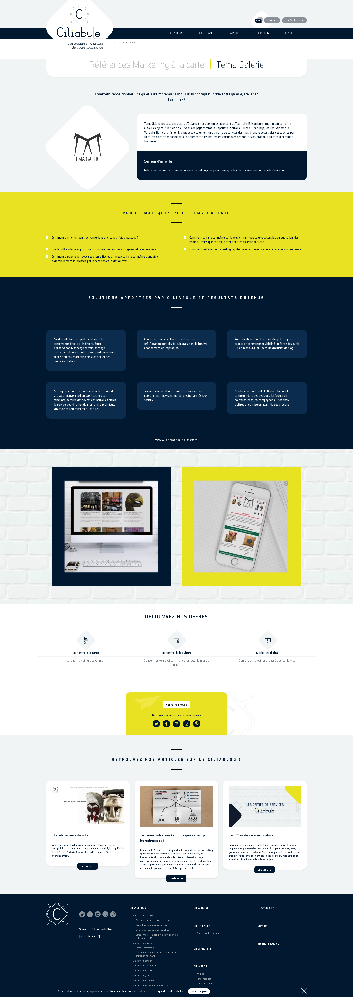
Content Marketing (145, 947)
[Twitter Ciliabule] (82, 914)
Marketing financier (142, 960)
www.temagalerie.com (176, 440)
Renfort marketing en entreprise (151, 925)
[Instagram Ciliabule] (105, 914)
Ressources (291, 33)
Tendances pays (205, 978)
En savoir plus (199, 991)
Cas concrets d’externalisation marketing (155, 920)
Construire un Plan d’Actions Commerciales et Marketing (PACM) (156, 954)
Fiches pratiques (205, 983)
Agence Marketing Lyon (208, 933)
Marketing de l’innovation (145, 980)
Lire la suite (87, 866)
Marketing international (144, 965)
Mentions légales (268, 943)
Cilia (177, 33)
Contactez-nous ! (176, 705)
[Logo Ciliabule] (79, 23)
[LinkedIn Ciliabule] (98, 914)
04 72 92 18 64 (294, 20)
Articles (200, 973)
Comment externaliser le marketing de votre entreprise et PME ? (157, 936)
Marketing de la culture (144, 970)
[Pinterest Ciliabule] (113, 914)
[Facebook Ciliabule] (90, 914)
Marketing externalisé (143, 915)
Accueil (117, 42)
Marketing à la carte (142, 943)
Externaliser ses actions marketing (152, 930)
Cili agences (202, 925)
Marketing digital (141, 975)
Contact (272, 20)
